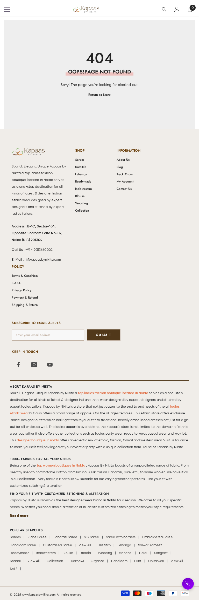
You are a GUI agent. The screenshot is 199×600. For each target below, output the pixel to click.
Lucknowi (77, 561)
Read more (19, 516)
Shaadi (15, 561)
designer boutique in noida (38, 440)
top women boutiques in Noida (61, 465)
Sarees (15, 537)
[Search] (164, 9)
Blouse (67, 553)
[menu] (7, 9)
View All (85, 545)
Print (137, 561)
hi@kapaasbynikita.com (43, 259)
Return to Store (99, 95)
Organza (97, 561)
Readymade (19, 553)
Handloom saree (23, 545)
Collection (55, 561)
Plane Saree (37, 537)
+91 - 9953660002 (39, 250)
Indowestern (46, 553)
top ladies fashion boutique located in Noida (113, 393)
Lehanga (124, 545)
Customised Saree (57, 545)
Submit (103, 334)
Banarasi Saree (65, 537)
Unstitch (104, 545)
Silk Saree (91, 537)
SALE (13, 569)
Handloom (119, 561)
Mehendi (125, 553)
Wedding (105, 553)
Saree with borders (121, 537)
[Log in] (177, 9)
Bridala (85, 553)
